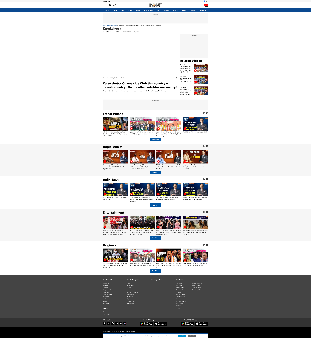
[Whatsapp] (172, 78)
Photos (166, 10)
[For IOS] (201, 324)
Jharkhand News (180, 290)
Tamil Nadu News (180, 296)
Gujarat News (179, 303)
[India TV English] (155, 5)
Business (193, 10)
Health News (130, 303)
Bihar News (179, 283)
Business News (131, 301)
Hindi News (106, 296)
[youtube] (116, 323)
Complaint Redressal (108, 290)
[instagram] (112, 323)
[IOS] (201, 1)
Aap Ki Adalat (113, 147)
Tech (158, 10)
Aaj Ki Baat (111, 179)
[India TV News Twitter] (206, 1)
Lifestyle (175, 10)
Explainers (130, 299)
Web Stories (106, 303)
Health (184, 10)
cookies (174, 336)
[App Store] (160, 324)
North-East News (180, 294)
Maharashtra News (197, 283)
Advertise (105, 287)
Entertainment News (132, 292)
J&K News (178, 305)
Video (108, 25)
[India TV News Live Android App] (146, 324)
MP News (178, 292)
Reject (192, 336)
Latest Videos (113, 114)
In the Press (106, 292)
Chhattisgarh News (181, 301)
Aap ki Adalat (107, 32)
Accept (182, 336)
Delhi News (179, 285)
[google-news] (124, 323)
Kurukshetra (114, 25)
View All (154, 139)
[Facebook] (104, 323)
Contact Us (106, 283)
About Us (105, 285)
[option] (115, 127)
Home (107, 10)
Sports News (130, 294)
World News (130, 285)
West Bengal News (197, 290)
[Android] (202, 1)
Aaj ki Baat (117, 32)
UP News (178, 299)
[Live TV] (206, 5)
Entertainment (148, 10)
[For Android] (187, 324)
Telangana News (196, 287)
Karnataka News (180, 308)
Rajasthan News (196, 285)
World (130, 10)
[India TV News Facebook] (204, 1)
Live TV (105, 299)
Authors (105, 301)
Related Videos (191, 61)
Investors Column (107, 294)
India (122, 10)
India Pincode (106, 314)
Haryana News (180, 287)
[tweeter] (108, 323)
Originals (136, 32)
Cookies (117, 336)
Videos (115, 10)
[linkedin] (120, 323)
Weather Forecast (107, 311)
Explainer (203, 10)
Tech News (130, 296)
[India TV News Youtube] (207, 1)
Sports (138, 10)
